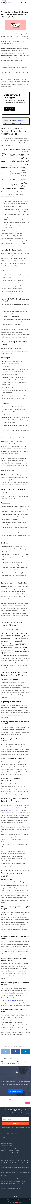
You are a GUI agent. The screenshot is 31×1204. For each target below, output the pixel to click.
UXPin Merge (26, 827)
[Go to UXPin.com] (15, 1196)
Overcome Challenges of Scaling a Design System (12, 1183)
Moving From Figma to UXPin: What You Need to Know (13, 1165)
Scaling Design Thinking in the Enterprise (10, 1150)
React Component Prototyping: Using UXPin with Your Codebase (15, 1160)
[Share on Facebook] (15, 1051)
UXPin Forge (21, 851)
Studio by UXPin (4, 2)
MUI (24, 839)
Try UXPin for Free (9, 109)
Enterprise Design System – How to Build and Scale (12, 1185)
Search (21, 2)
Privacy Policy (27, 1127)
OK (17, 1202)
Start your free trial (15, 1091)
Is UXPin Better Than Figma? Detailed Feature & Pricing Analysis (15, 1167)
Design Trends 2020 (5, 1140)
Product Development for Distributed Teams (10, 1152)
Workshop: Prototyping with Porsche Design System (12, 1178)
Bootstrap (4, 842)
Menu (28, 2)
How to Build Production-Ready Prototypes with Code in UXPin (15, 1162)
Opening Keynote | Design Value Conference (11, 1188)
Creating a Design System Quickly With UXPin (11, 1148)
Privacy (20, 1202)
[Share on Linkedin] (25, 1051)
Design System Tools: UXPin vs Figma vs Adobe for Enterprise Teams (15, 1169)
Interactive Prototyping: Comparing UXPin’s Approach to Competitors (15, 1172)
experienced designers (12, 810)
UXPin (10, 815)
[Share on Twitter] (5, 1051)
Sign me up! (15, 1123)
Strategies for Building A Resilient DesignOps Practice (13, 1181)
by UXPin (9, 2)
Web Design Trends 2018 (6, 1145)
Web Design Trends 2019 (6, 1143)
